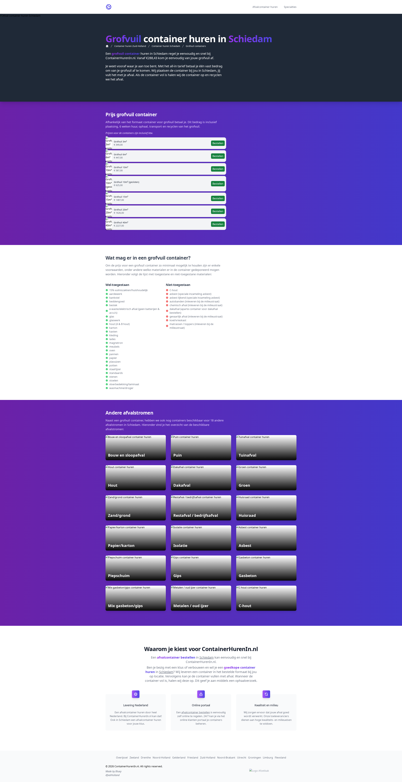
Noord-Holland (161, 757)
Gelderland (178, 757)
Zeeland (134, 757)
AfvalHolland (113, 775)
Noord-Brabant (226, 757)
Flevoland (280, 757)
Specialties (290, 7)
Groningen (254, 757)
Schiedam (160, 53)
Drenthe (146, 757)
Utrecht (241, 757)
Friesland (192, 757)
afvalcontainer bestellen (195, 712)
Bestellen (217, 143)
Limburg (268, 757)
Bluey (118, 771)
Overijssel (122, 757)
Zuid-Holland (207, 757)
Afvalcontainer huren (265, 7)
